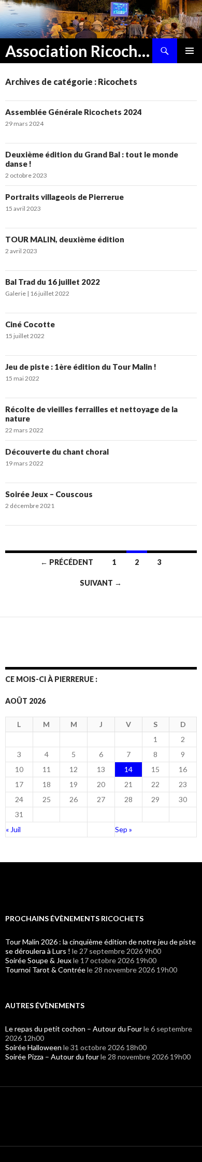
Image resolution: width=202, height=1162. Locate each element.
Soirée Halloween (33, 1047)
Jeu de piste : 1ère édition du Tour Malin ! (80, 366)
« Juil (13, 829)
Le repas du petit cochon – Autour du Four (73, 1028)
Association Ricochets (78, 50)
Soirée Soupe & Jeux (38, 960)
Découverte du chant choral (57, 451)
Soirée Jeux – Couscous (49, 494)
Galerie (15, 293)
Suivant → (101, 582)
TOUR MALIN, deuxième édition (64, 239)
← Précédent (66, 562)
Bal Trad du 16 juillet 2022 (52, 281)
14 (128, 769)
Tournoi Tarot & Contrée (45, 969)
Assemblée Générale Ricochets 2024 (73, 112)
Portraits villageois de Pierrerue (64, 196)
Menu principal (189, 50)
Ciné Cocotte (30, 324)
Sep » (123, 829)
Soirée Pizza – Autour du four (52, 1056)
